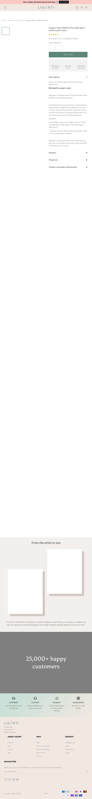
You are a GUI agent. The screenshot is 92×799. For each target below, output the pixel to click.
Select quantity (55, 43)
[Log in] (82, 7)
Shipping (60, 38)
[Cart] (86, 7)
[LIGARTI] (46, 7)
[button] (5, 7)
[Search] (77, 7)
